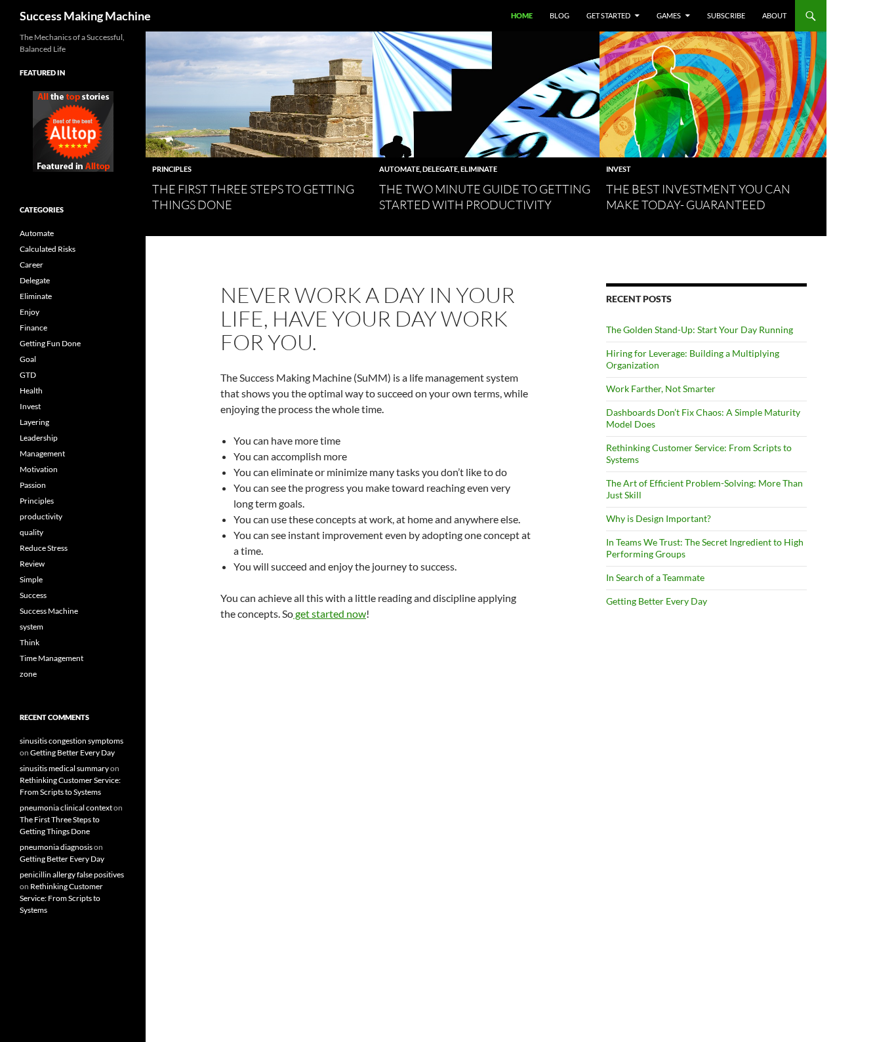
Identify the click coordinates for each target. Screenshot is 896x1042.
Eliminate (478, 169)
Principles (172, 169)
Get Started (608, 15)
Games (669, 15)
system (31, 626)
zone (28, 674)
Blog (559, 15)
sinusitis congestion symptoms (71, 741)
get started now (329, 613)
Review (32, 564)
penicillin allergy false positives (72, 874)
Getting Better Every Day (656, 601)
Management (42, 453)
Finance (33, 327)
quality (31, 532)
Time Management (51, 658)
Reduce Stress (44, 548)
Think (29, 642)
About (774, 15)
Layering (34, 422)
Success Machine (49, 611)
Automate (399, 169)
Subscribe (726, 15)
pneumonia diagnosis (56, 847)
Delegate (440, 169)
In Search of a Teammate (655, 577)
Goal (28, 359)
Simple (31, 579)
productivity (41, 516)
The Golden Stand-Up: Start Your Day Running (699, 329)
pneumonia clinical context (66, 807)
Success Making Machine (85, 16)
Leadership (39, 438)
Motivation (39, 469)
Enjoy (29, 312)
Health (31, 390)
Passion (33, 485)
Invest (618, 169)
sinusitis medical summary (64, 768)
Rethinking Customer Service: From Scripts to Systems (61, 898)
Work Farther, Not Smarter (661, 388)
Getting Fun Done (50, 343)
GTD (28, 375)
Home (522, 15)
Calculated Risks (47, 249)
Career (31, 265)
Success (33, 595)
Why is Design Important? (658, 518)
